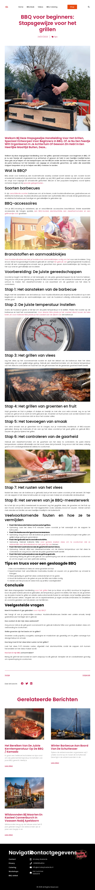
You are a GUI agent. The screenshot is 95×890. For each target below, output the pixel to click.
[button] (88, 6)
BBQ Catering (52, 7)
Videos (40, 7)
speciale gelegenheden (33, 183)
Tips (55, 36)
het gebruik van (60, 262)
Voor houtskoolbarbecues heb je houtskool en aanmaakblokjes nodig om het (37, 259)
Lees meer (9, 766)
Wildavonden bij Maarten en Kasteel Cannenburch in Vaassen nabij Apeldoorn (23, 818)
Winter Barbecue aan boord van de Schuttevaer (69, 747)
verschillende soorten (19, 193)
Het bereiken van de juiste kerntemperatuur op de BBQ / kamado (24, 749)
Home (20, 7)
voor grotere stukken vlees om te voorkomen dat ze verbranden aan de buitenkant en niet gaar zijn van (49, 543)
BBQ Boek (30, 7)
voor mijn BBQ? (39, 610)
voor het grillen (41, 590)
